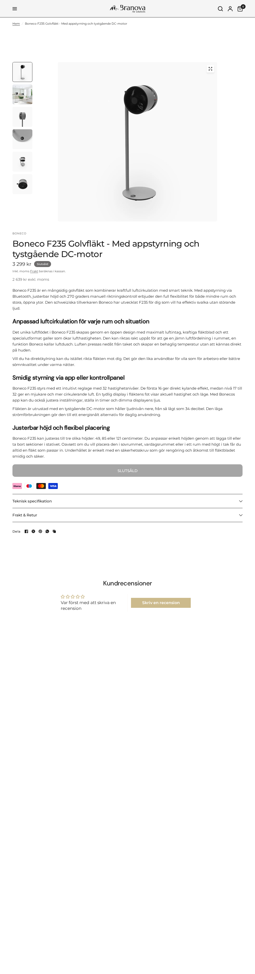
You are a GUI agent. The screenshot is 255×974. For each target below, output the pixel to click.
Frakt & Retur (24, 515)
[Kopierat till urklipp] (54, 531)
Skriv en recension (161, 602)
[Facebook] (26, 531)
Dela (16, 531)
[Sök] (220, 8)
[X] (33, 531)
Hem (16, 23)
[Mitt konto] (230, 8)
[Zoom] (210, 68)
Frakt (34, 271)
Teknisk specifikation (32, 501)
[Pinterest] (40, 531)
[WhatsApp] (47, 531)
